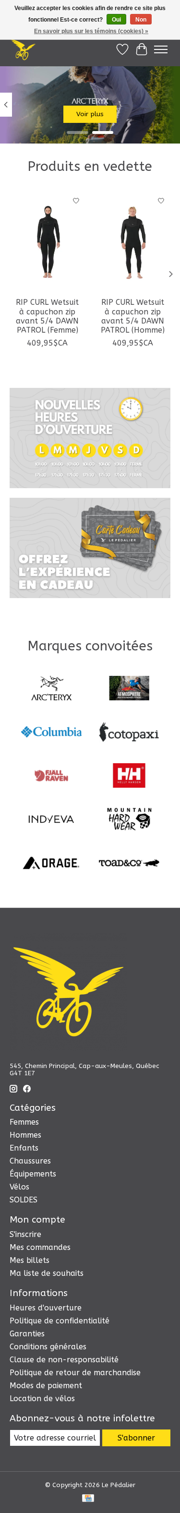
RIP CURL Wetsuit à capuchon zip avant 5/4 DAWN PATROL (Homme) (133, 316)
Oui (116, 19)
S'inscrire (25, 1234)
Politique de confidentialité (59, 1320)
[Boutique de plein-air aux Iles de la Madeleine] (23, 49)
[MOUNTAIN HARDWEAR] (129, 820)
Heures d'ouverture (46, 1307)
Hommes (25, 1135)
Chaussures (30, 1160)
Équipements (33, 1173)
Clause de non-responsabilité (64, 1359)
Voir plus (90, 114)
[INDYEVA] (51, 820)
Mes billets (29, 1260)
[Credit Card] (88, 1498)
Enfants (24, 1148)
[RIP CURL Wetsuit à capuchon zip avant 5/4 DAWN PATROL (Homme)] (133, 242)
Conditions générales (48, 1346)
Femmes (24, 1122)
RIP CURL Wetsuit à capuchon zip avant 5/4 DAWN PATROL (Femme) (47, 316)
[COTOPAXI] (129, 733)
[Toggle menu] (160, 49)
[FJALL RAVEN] (51, 776)
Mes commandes (40, 1247)
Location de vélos (42, 1398)
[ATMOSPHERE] (129, 689)
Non (140, 19)
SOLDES (23, 1199)
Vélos (19, 1186)
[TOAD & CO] (129, 864)
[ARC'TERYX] (51, 689)
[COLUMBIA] (51, 733)
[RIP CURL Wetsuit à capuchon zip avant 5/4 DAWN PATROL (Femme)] (47, 242)
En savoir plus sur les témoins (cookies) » (91, 31)
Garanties (27, 1333)
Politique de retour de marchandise (75, 1372)
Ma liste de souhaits (47, 1273)
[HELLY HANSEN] (129, 776)
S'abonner (136, 1437)
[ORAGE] (51, 864)
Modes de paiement (46, 1385)
